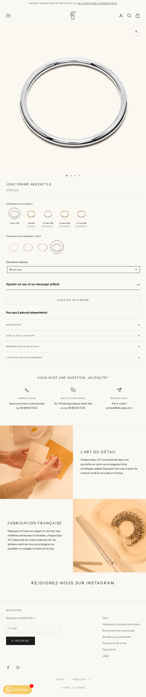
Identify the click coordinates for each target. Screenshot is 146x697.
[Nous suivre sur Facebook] (8, 667)
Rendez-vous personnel (116, 637)
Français (79, 679)
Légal (105, 655)
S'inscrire (20, 640)
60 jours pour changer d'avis (97, 3)
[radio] (14, 219)
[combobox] (73, 269)
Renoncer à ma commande (118, 630)
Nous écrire (109, 649)
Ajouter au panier (73, 299)
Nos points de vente (114, 643)
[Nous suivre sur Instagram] (18, 667)
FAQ (105, 618)
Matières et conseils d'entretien (121, 624)
